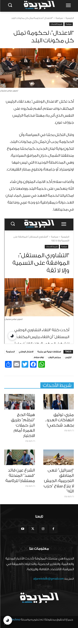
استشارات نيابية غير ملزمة (49, 351)
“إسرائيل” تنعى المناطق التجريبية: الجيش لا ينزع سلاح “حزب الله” (59, 481)
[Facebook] (53, 529)
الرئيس (68, 357)
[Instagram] (43, 529)
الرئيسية (70, 18)
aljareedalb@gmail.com (48, 578)
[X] (33, 529)
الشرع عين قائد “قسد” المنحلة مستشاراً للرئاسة (20, 475)
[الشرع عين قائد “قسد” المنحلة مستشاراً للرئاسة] (19, 457)
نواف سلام (39, 357)
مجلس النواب (54, 357)
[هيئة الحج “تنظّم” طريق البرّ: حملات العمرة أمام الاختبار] (19, 402)
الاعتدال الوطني (26, 351)
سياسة (59, 18)
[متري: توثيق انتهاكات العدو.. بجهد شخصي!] (58, 402)
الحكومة (10, 351)
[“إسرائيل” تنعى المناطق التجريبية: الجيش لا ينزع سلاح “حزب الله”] (58, 457)
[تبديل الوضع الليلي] (7, 620)
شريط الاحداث (56, 24)
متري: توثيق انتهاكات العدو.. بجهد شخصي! (59, 420)
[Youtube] (23, 529)
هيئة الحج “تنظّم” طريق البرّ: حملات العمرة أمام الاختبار (23, 425)
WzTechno (13, 619)
